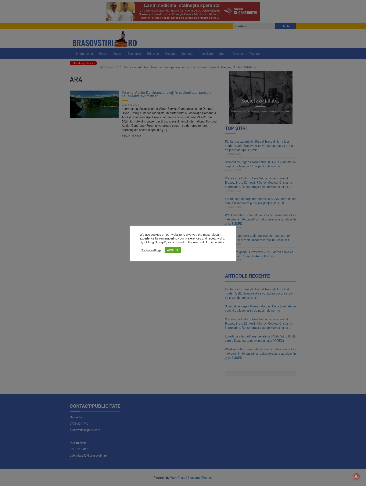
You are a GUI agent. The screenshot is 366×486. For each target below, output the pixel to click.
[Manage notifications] (356, 476)
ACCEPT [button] (172, 250)
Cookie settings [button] (151, 250)
